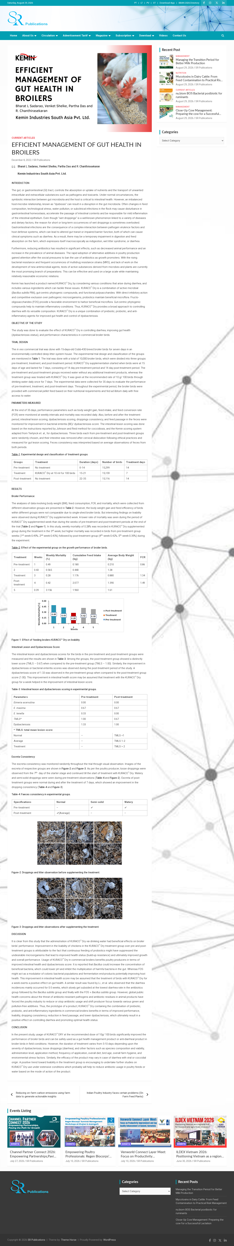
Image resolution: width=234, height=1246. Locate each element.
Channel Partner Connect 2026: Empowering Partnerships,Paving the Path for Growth (33, 1156)
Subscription (123, 35)
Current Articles (23, 137)
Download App (167, 3)
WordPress (109, 1239)
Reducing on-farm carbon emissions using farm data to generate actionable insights (43, 1094)
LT (142, 3)
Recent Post (171, 50)
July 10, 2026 (72, 1161)
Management (183, 56)
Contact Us (179, 35)
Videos (163, 35)
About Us (27, 35)
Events (15, 1144)
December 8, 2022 (21, 160)
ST (154, 3)
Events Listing (20, 1111)
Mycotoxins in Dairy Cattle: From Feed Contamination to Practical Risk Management (199, 80)
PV (148, 3)
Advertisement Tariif (75, 35)
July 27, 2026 (17, 1161)
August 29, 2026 (184, 67)
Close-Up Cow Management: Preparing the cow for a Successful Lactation (197, 114)
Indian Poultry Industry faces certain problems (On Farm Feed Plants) (115, 1094)
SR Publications (41, 160)
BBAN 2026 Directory (189, 3)
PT (135, 3)
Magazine (102, 35)
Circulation (48, 35)
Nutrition (181, 73)
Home (13, 35)
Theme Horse (68, 1239)
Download (145, 35)
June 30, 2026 (184, 1161)
